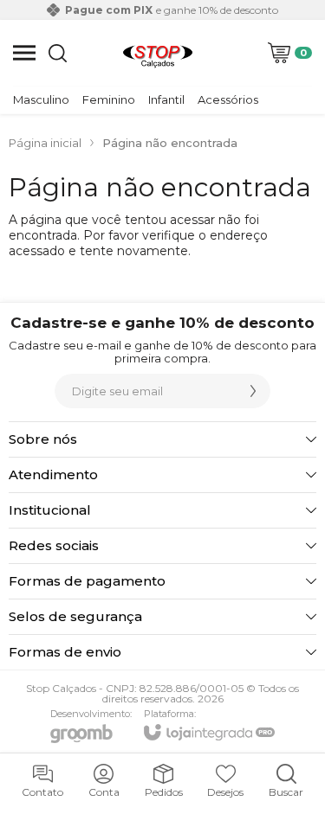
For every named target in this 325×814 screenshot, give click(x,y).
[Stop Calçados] (157, 53)
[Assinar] (253, 391)
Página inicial (45, 143)
